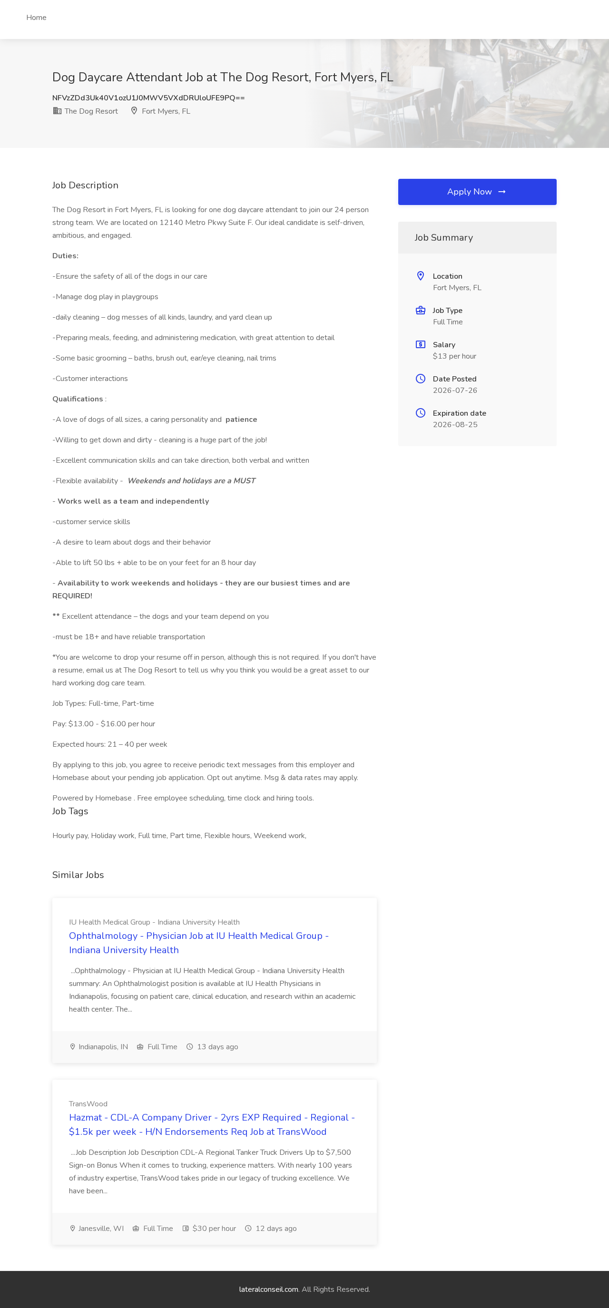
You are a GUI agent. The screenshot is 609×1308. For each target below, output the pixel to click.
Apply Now (470, 191)
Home (36, 17)
